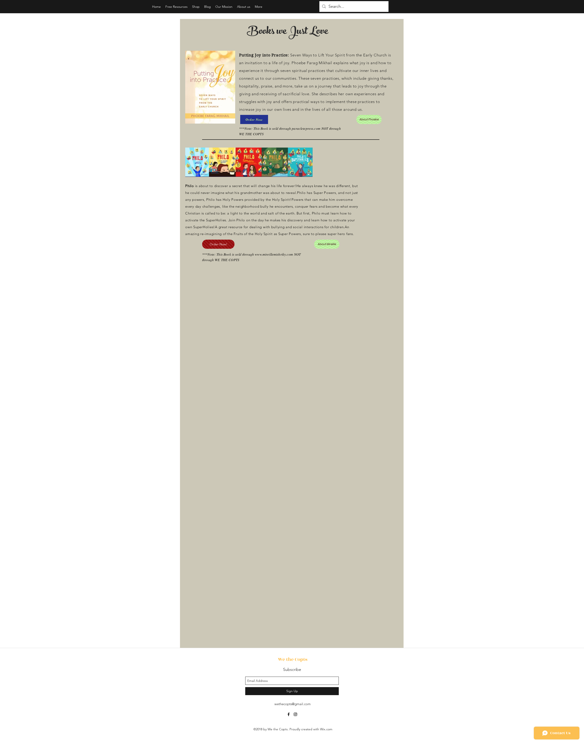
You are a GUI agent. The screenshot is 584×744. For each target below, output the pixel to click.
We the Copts (292, 659)
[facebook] (288, 714)
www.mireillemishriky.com (274, 254)
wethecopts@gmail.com (292, 704)
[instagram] (295, 714)
